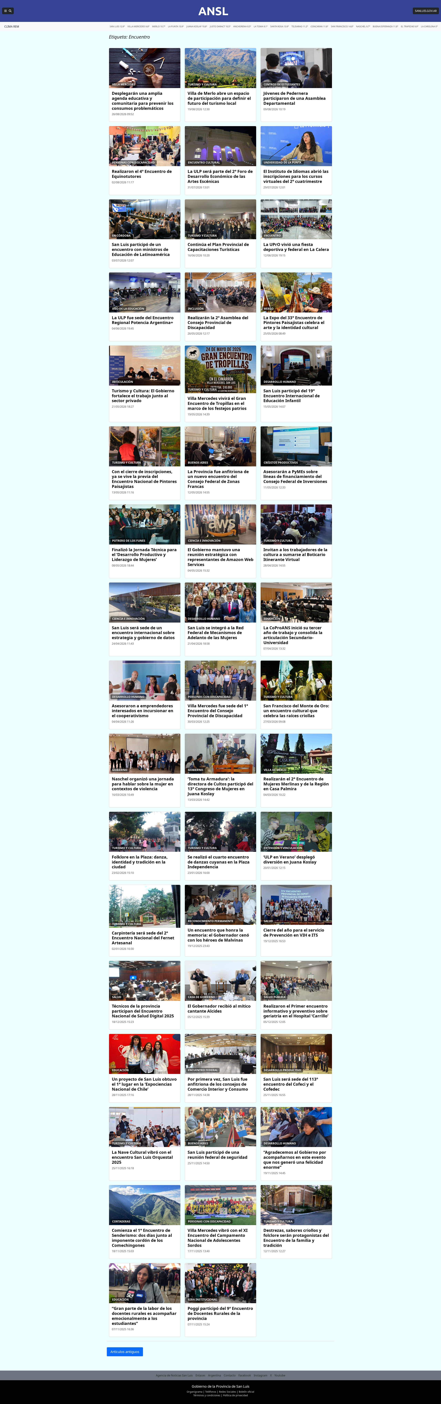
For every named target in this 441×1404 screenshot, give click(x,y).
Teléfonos (210, 1391)
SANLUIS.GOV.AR (426, 11)
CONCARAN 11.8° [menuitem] (319, 26)
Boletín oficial (246, 1391)
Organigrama (194, 1391)
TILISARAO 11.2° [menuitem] (299, 26)
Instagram (260, 1375)
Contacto (230, 1375)
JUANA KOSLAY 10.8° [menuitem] (196, 26)
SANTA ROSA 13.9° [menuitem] (279, 26)
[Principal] (8, 11)
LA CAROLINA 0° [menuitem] (429, 26)
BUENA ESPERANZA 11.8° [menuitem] (385, 26)
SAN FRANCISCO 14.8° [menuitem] (342, 26)
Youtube (279, 1375)
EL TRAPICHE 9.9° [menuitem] (409, 26)
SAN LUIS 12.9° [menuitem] (117, 26)
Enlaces (200, 1375)
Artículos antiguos (124, 1351)
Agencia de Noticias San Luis (174, 1375)
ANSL (213, 10)
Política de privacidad (235, 1395)
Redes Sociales (227, 1391)
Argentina (214, 1375)
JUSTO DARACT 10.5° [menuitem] (220, 26)
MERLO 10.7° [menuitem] (158, 26)
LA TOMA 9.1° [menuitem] (261, 26)
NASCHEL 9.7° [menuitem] (363, 26)
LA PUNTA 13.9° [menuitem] (176, 26)
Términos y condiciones (206, 1395)
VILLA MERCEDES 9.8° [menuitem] (138, 26)
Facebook (244, 1375)
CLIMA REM (11, 26)
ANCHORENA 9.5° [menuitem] (242, 26)
